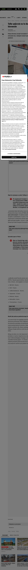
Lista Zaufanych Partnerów (10, 149)
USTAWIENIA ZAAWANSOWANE (14, 153)
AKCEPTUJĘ (14, 157)
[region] (14, 117)
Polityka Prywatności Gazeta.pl (8, 119)
